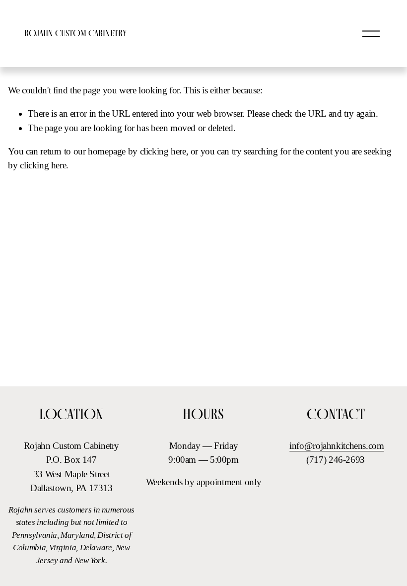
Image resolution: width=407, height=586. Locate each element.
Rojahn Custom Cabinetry (75, 33)
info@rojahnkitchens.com (336, 445)
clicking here (163, 151)
